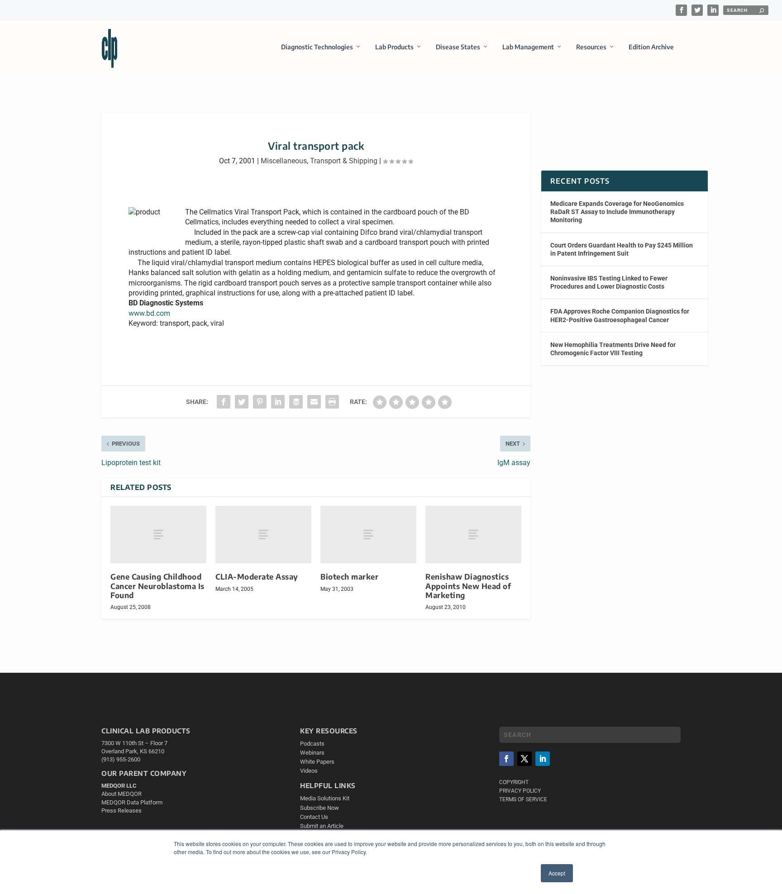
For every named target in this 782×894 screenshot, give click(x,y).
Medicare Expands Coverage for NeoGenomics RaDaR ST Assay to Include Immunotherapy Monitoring (617, 212)
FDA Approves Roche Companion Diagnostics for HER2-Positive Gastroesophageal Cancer (619, 315)
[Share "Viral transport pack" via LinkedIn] (278, 402)
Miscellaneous (284, 161)
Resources (591, 47)
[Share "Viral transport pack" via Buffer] (296, 402)
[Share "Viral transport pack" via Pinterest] (260, 402)
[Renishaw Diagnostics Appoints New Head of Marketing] (473, 534)
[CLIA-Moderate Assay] (263, 534)
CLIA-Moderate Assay (256, 576)
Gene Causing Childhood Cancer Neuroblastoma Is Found (157, 585)
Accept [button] (556, 873)
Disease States (458, 47)
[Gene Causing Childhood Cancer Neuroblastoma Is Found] (158, 534)
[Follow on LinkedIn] (542, 758)
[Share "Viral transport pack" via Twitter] (242, 402)
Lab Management (528, 47)
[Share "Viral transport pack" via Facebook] (224, 402)
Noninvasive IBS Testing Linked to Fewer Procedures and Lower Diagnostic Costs (609, 282)
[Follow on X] (524, 758)
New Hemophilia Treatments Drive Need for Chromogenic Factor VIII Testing (613, 349)
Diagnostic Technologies (317, 47)
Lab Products (394, 47)
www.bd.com (149, 313)
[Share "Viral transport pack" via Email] (314, 402)
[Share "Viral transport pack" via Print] (332, 402)
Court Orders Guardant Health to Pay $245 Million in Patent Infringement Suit (621, 249)
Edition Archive (651, 47)
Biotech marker (349, 576)
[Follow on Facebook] (506, 758)
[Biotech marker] (368, 534)
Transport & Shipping (343, 161)
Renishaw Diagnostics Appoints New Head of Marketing (468, 585)
